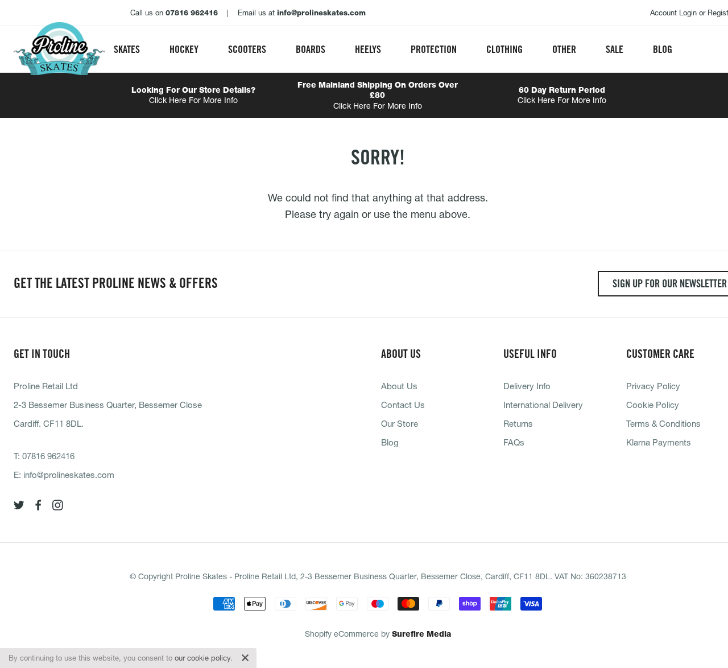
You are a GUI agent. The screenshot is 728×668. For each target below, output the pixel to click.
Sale (614, 49)
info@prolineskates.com (68, 474)
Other (564, 49)
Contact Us (403, 404)
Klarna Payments (658, 442)
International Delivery (543, 404)
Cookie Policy (652, 404)
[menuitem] (127, 49)
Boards (310, 49)
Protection (434, 49)
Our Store (399, 423)
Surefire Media (421, 633)
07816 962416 (48, 456)
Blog (662, 49)
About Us (399, 386)
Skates (127, 49)
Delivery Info (527, 386)
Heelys (368, 49)
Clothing (504, 49)
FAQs (513, 442)
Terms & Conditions (663, 423)
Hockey (183, 49)
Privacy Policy (653, 386)
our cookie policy (202, 657)
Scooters (247, 49)
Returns (518, 423)
